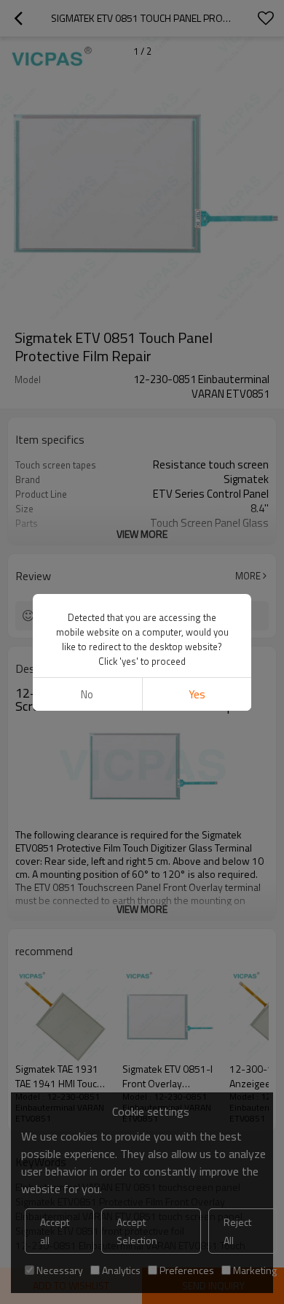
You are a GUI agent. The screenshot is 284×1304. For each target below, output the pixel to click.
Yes (197, 694)
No (87, 694)
